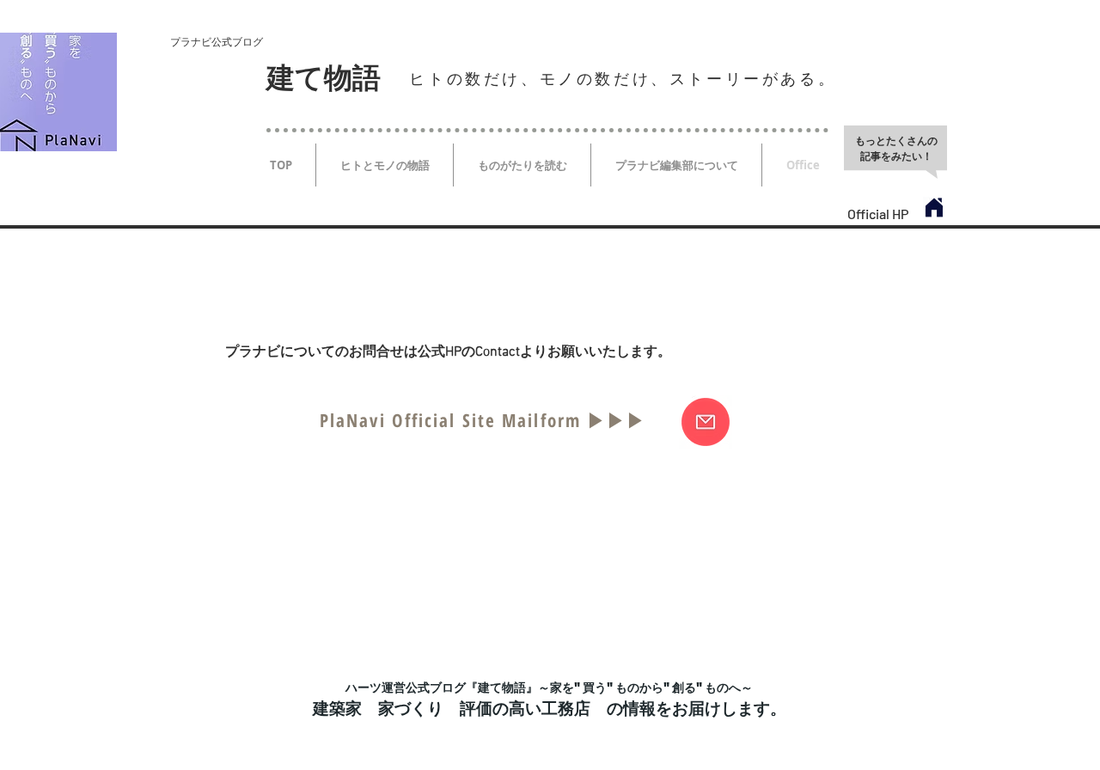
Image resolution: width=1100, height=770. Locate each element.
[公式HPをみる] (934, 208)
